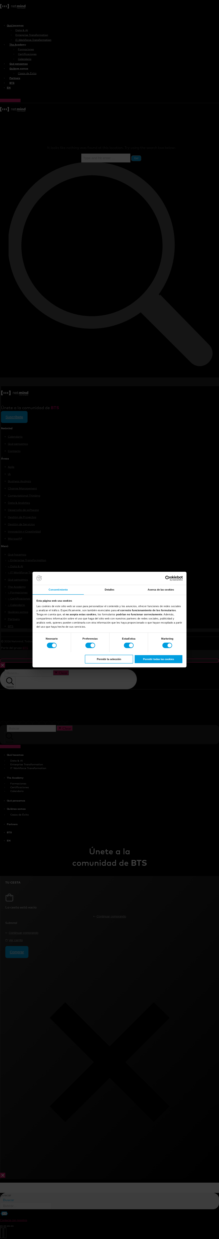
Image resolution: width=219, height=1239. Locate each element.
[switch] (90, 645)
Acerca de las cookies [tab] (161, 589)
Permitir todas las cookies (158, 659)
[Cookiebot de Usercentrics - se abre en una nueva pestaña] (168, 578)
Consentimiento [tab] (58, 589)
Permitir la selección (109, 659)
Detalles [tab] (109, 589)
